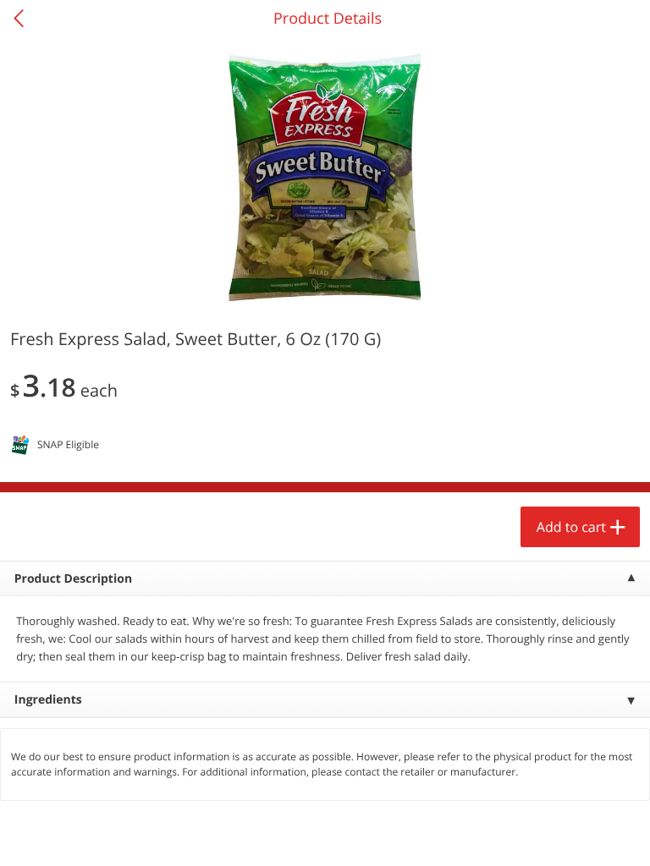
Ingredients (48, 700)
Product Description (73, 579)
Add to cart (571, 527)
